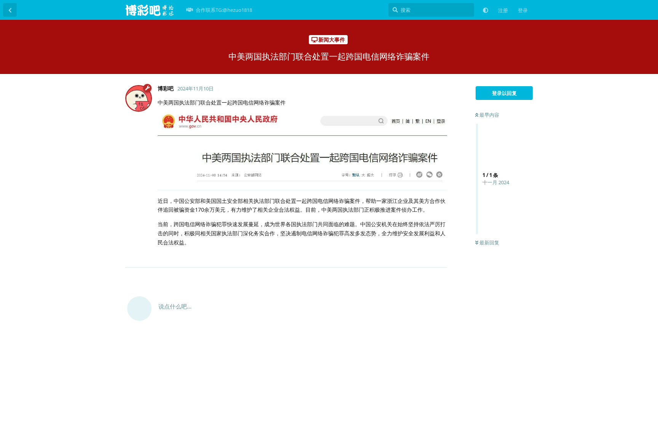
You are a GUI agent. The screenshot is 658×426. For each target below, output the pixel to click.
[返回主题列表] (10, 10)
